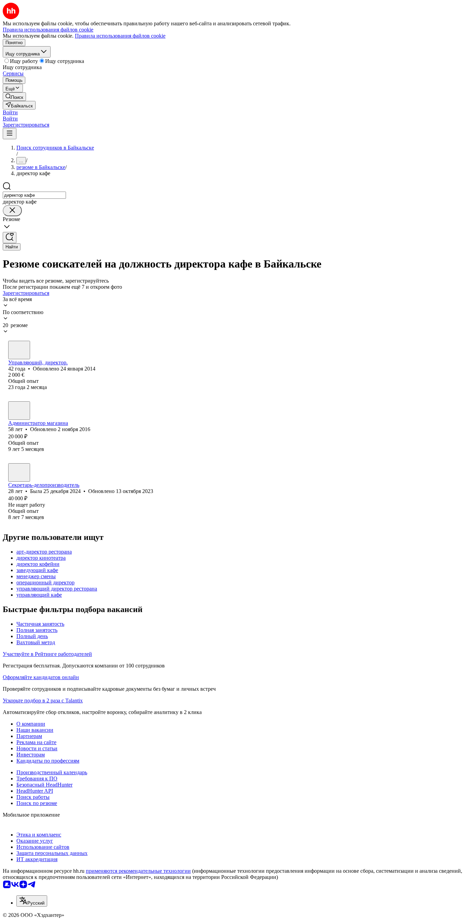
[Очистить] (12, 210)
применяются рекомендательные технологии (138, 871)
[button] (10, 112)
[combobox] (34, 195)
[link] (14, 96)
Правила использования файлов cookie (120, 36)
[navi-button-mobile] (9, 133)
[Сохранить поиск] (9, 237)
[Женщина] (19, 350)
